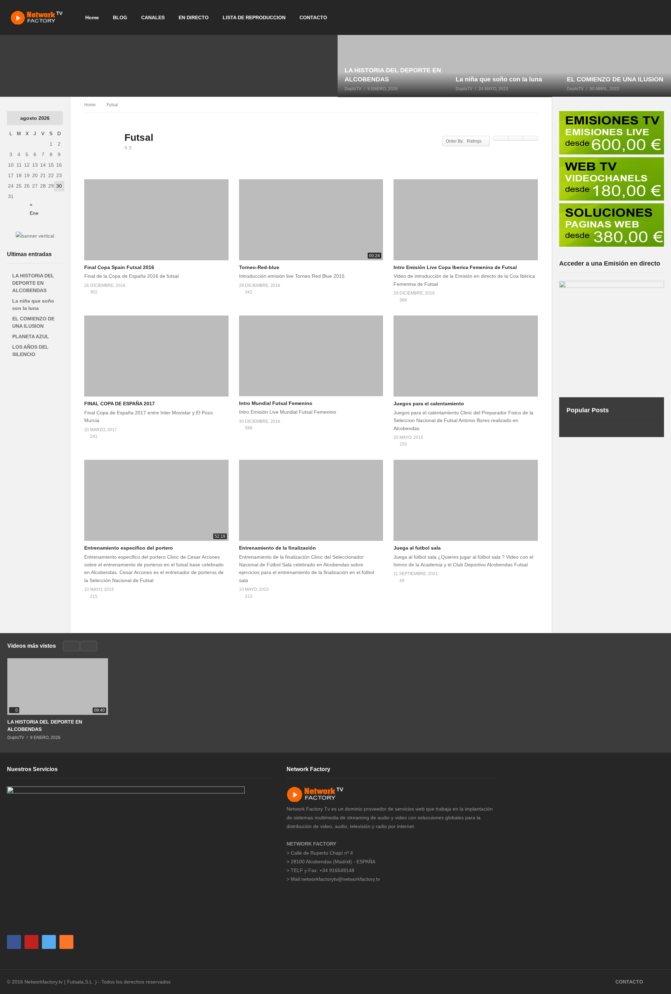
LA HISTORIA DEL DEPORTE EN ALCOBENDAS (33, 283)
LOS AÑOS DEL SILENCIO (30, 350)
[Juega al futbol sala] (466, 500)
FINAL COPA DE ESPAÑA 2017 (119, 403)
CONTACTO (313, 17)
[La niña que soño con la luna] (504, 66)
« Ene (34, 206)
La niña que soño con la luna (33, 304)
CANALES (153, 17)
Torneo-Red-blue (259, 267)
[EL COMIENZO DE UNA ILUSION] (615, 66)
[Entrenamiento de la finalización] (311, 500)
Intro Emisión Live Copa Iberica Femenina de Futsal (455, 267)
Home (92, 17)
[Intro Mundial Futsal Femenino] (311, 355)
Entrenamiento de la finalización (277, 548)
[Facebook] (14, 942)
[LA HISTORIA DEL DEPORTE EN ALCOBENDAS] (393, 66)
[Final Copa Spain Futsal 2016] (156, 219)
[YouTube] (31, 942)
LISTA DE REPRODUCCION (254, 17)
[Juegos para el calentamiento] (466, 356)
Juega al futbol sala (417, 548)
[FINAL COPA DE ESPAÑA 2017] (156, 356)
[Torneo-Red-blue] (311, 219)
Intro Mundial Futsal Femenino (275, 403)
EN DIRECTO (194, 17)
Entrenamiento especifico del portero (128, 548)
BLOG (120, 17)
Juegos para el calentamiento (429, 403)
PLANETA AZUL (30, 336)
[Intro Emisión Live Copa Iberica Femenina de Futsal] (466, 219)
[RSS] (66, 942)
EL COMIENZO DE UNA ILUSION (33, 322)
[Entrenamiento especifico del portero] (156, 500)
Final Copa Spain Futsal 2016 (119, 267)
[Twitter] (49, 942)
